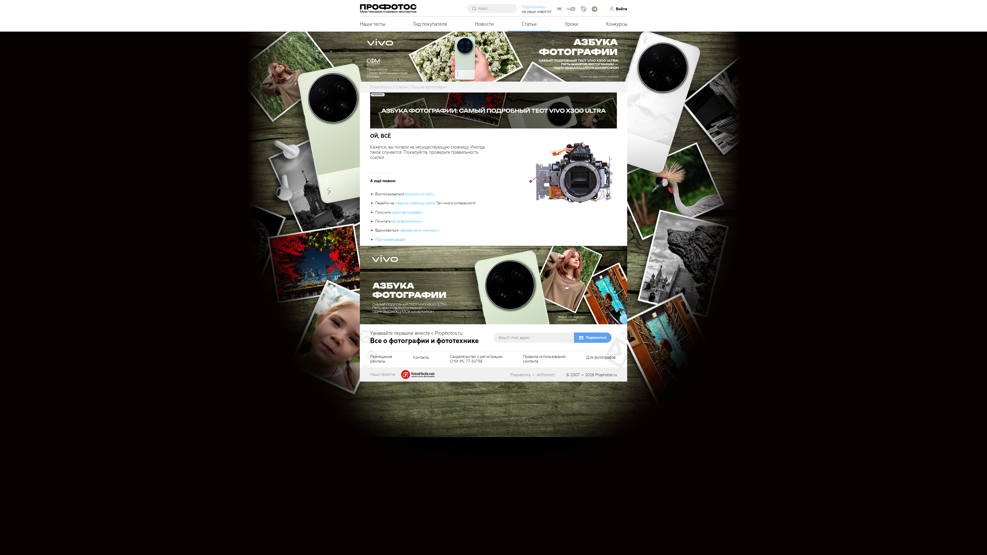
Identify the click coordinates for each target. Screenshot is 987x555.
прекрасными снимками (419, 230)
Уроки (571, 24)
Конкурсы (616, 24)
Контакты (421, 357)
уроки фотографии (407, 212)
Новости (484, 24)
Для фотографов (601, 357)
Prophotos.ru (606, 374)
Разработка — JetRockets (532, 374)
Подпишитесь (533, 7)
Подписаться (596, 337)
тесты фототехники (406, 221)
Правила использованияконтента (544, 359)
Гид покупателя (430, 24)
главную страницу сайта (415, 203)
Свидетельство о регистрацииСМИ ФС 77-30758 (476, 359)
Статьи (529, 24)
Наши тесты (372, 24)
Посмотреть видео (390, 239)
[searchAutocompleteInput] (494, 8)
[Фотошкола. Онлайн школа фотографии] (418, 374)
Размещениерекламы (381, 359)
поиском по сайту (419, 194)
